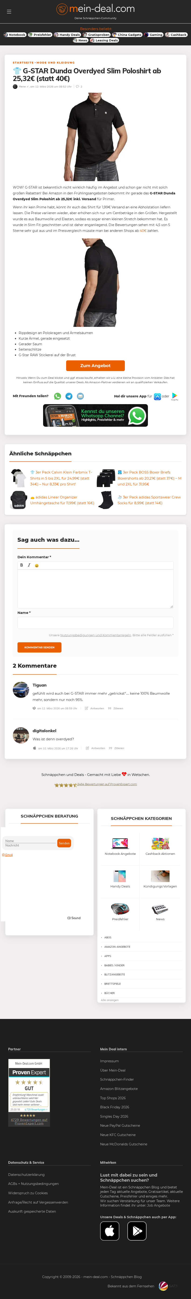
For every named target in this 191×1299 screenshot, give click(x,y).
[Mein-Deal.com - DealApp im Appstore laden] (113, 1231)
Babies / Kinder (114, 965)
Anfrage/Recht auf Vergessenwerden (38, 1202)
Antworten (97, 708)
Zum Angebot (95, 365)
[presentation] (21, 565)
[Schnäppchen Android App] (174, 396)
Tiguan (40, 685)
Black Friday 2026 (114, 1107)
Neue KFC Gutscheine (118, 1135)
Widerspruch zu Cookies (28, 1193)
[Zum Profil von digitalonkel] (21, 735)
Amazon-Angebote (117, 946)
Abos (107, 937)
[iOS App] (157, 396)
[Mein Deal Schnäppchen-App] (141, 1231)
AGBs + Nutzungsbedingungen (33, 1184)
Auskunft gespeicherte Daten (32, 1211)
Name (24, 612)
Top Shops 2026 (113, 1098)
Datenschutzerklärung (26, 1175)
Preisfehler (129, 1196)
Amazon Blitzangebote (119, 1089)
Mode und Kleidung (56, 62)
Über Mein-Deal (113, 1070)
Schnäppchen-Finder (117, 1079)
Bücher (109, 993)
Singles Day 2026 (114, 1116)
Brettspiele (112, 983)
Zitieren (118, 708)
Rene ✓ (23, 86)
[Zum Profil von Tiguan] (21, 689)
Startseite (23, 62)
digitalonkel (44, 730)
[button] (21, 565)
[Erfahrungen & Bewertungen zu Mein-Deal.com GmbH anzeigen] (29, 1092)
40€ (143, 231)
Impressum (109, 1061)
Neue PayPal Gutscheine (120, 1125)
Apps (107, 956)
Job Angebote (158, 1205)
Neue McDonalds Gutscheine (123, 1144)
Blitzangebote (114, 974)
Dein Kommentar (34, 557)
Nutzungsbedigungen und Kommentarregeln (95, 635)
